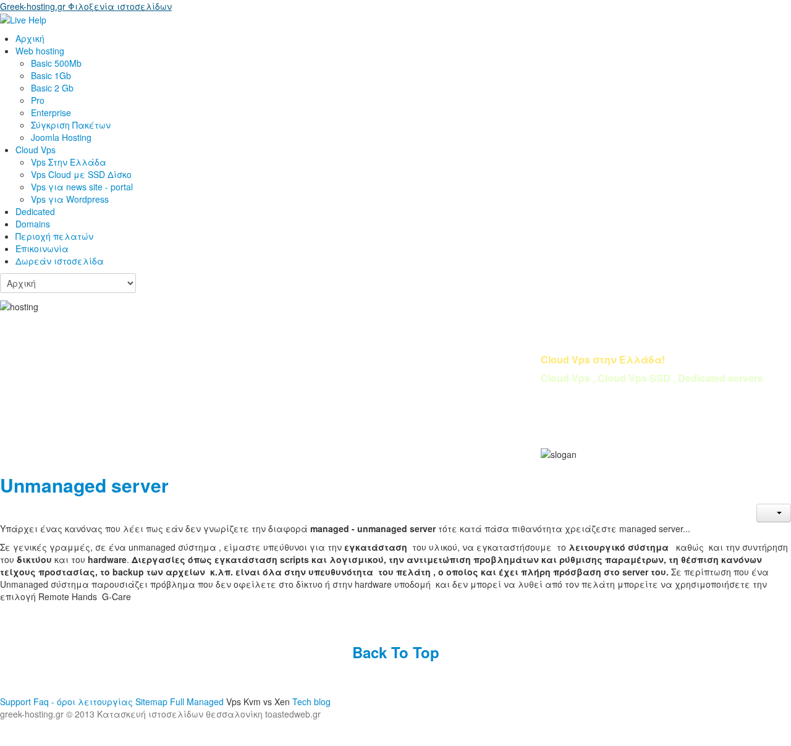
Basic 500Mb (56, 63)
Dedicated (35, 211)
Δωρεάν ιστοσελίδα (59, 261)
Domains (32, 224)
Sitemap (152, 701)
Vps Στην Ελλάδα (68, 162)
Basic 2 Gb (52, 88)
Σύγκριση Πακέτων (71, 125)
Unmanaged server (84, 485)
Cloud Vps (35, 149)
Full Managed (197, 701)
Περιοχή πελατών (54, 236)
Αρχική (29, 38)
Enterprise (51, 112)
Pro (37, 100)
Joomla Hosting (61, 137)
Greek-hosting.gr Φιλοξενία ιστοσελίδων (86, 6)
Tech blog (311, 701)
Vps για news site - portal (82, 186)
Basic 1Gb (51, 75)
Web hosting (39, 51)
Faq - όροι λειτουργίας (83, 701)
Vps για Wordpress (70, 199)
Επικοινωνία (42, 248)
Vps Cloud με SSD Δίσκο (81, 174)
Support (16, 701)
